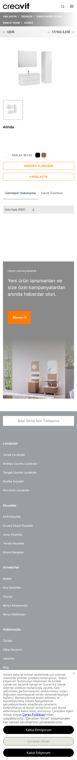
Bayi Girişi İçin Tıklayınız (38, 421)
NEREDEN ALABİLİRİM (38, 165)
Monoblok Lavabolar (16, 490)
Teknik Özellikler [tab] (52, 193)
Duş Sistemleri (12, 587)
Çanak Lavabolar (14, 454)
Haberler (8, 658)
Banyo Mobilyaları (14, 614)
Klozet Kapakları (13, 552)
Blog (6, 667)
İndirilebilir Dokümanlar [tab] (20, 193)
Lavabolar (10, 443)
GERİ (10, 32)
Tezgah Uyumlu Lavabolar (20, 472)
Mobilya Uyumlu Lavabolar (20, 463)
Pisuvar (7, 596)
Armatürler (11, 567)
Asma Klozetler (12, 534)
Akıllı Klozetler (12, 516)
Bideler (7, 578)
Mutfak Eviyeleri (13, 481)
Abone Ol (19, 317)
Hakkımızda (12, 629)
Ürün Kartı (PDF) (15, 209)
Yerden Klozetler (13, 543)
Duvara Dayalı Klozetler (18, 525)
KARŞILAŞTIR (39, 176)
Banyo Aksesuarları (15, 605)
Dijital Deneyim (12, 649)
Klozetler (9, 505)
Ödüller (7, 640)
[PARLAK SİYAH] (37, 155)
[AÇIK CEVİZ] (43, 155)
